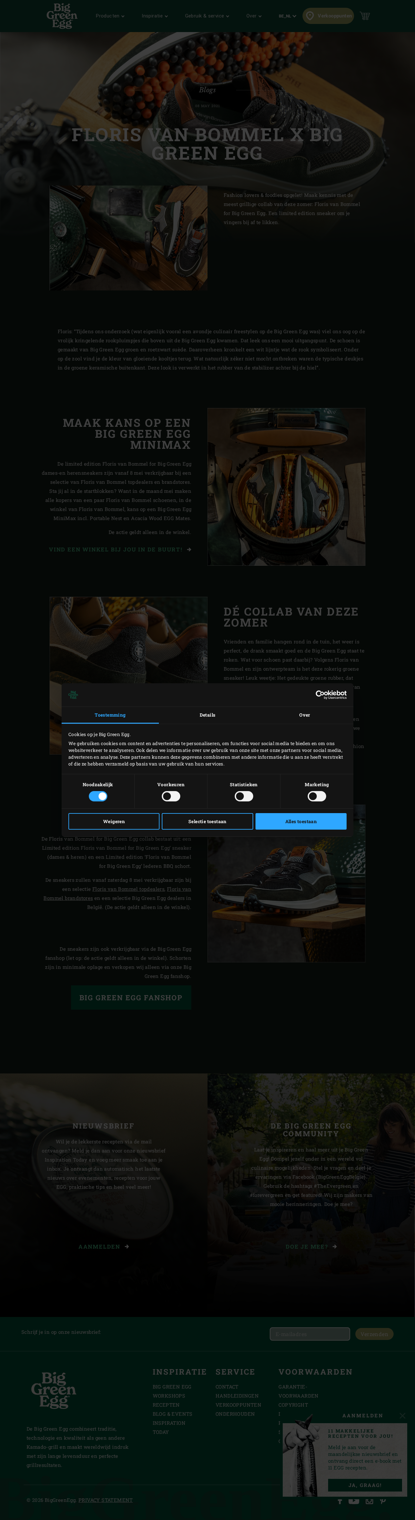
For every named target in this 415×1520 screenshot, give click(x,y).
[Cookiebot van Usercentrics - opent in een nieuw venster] (318, 694)
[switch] (171, 796)
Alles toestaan (301, 821)
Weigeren (114, 821)
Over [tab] (304, 715)
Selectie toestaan (207, 821)
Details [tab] (208, 715)
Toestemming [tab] (110, 715)
